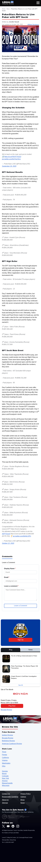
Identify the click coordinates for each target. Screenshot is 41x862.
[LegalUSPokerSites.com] (7, 4)
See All (20, 685)
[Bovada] (20, 694)
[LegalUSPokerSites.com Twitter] (3, 826)
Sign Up (20, 640)
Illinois (4, 773)
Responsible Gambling (10, 797)
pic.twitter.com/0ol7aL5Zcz (11, 159)
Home (3, 9)
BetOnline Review (8, 741)
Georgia (5, 771)
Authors (23, 797)
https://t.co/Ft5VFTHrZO (12, 156)
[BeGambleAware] (13, 816)
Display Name (10, 568)
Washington (6, 763)
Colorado (5, 776)
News (8, 9)
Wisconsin (5, 785)
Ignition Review (7, 735)
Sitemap (5, 803)
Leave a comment (11, 586)
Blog (10, 650)
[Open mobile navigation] (38, 3)
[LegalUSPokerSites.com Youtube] (8, 826)
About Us (5, 800)
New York (5, 778)
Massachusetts (7, 783)
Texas (4, 752)
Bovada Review (6, 710)
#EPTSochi (6, 534)
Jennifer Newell (14, 22)
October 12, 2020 (8, 543)
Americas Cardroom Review (12, 743)
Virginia (4, 760)
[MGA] (25, 817)
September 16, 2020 (9, 166)
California (5, 757)
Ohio (3, 766)
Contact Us (6, 794)
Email (6, 577)
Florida (4, 755)
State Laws (7, 749)
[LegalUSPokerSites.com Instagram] (17, 826)
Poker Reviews (8, 732)
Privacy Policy (25, 794)
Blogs (22, 800)
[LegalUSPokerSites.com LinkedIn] (13, 826)
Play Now (12, 706)
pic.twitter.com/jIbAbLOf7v (22, 536)
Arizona (4, 781)
